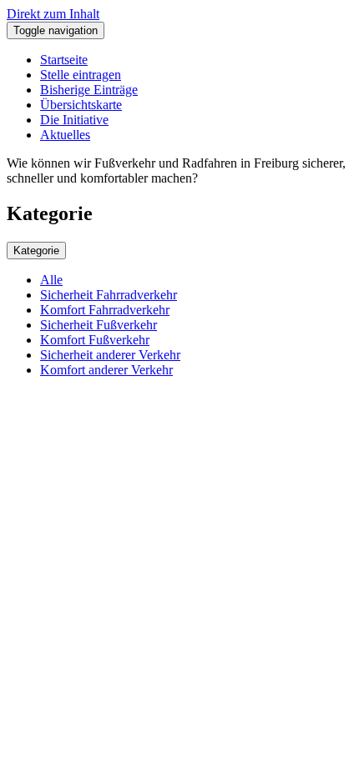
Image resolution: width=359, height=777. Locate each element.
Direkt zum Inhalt (53, 14)
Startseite (64, 60)
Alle (51, 280)
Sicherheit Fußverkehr (98, 325)
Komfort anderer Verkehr (106, 370)
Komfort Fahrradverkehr (104, 310)
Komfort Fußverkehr (94, 340)
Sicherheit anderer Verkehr (110, 355)
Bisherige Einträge (89, 90)
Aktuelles (65, 135)
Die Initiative (74, 120)
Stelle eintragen (80, 75)
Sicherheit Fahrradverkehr (108, 295)
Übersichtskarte (81, 105)
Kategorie (36, 250)
